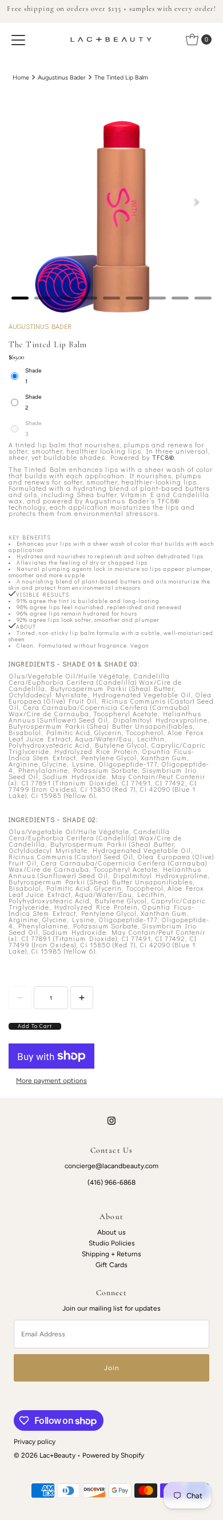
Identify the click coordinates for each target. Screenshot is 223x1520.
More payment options (51, 1081)
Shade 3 (33, 428)
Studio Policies (112, 1243)
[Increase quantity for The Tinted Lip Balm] (81, 997)
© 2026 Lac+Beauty (44, 1455)
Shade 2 (33, 402)
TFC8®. (164, 457)
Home (21, 77)
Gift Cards (111, 1265)
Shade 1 (33, 376)
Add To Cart (35, 1026)
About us (111, 1232)
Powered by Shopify (113, 1455)
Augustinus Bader (62, 77)
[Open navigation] (18, 39)
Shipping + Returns (111, 1254)
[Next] (196, 202)
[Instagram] (111, 1120)
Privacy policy (34, 1442)
